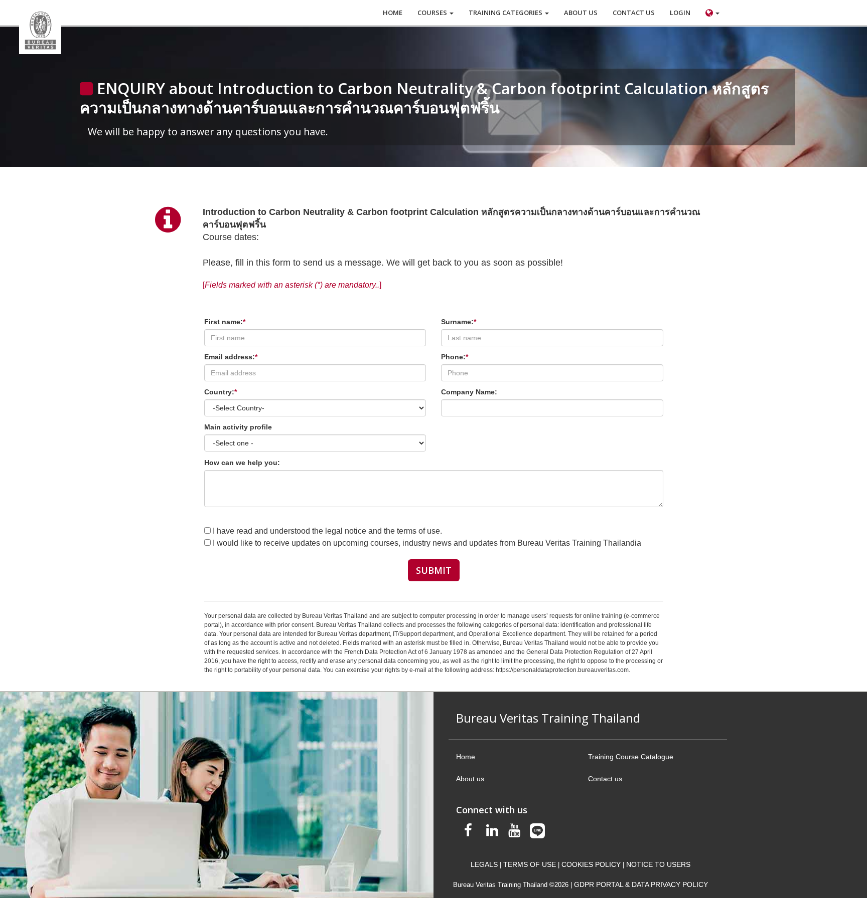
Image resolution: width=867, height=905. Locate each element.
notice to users (658, 864)
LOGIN (680, 12)
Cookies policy (591, 864)
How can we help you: (242, 463)
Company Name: (469, 392)
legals (484, 864)
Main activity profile (238, 427)
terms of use (529, 864)
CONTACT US (634, 12)
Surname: (458, 322)
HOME (392, 12)
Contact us (605, 779)
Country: (220, 392)
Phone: (454, 357)
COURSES (433, 12)
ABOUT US (581, 12)
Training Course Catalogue (630, 757)
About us (470, 779)
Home (465, 757)
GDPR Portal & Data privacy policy (641, 884)
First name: (224, 322)
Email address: (230, 357)
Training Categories (506, 12)
